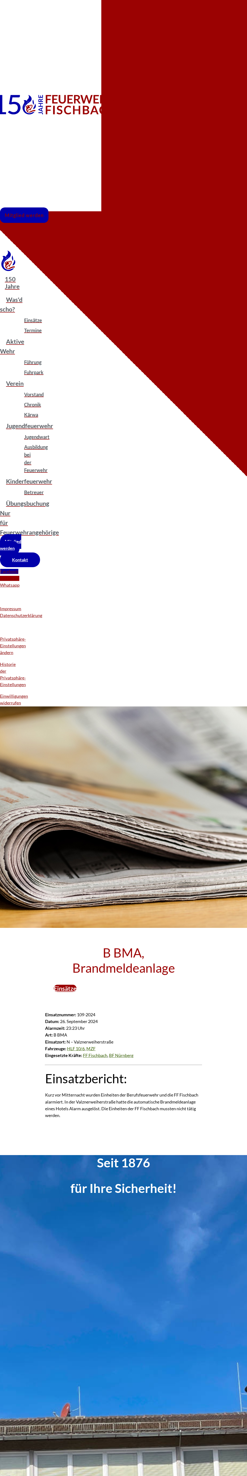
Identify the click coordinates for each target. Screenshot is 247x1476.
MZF (91, 1048)
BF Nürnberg (121, 1055)
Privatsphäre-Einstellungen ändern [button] (13, 646)
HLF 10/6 (76, 1048)
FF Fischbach (95, 1055)
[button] (30, 234)
